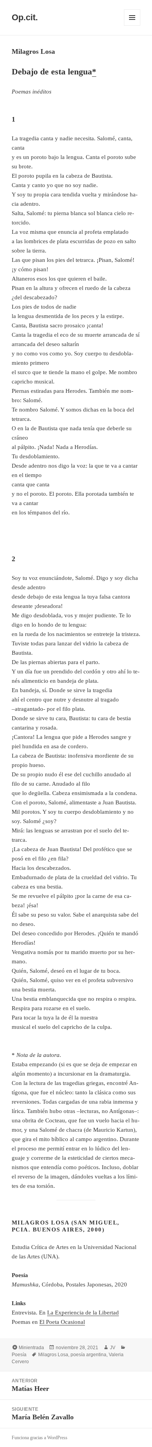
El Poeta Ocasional (62, 1322)
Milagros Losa (53, 1354)
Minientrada (31, 1347)
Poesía (19, 1354)
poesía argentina (88, 1354)
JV (112, 1347)
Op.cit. (25, 17)
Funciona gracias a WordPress (39, 1437)
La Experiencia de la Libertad (83, 1312)
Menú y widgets (132, 25)
